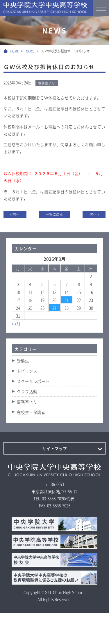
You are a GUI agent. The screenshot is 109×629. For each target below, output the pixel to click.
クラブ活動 (27, 391)
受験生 (23, 361)
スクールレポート (33, 381)
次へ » (94, 214)
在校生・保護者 (31, 412)
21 (67, 300)
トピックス (27, 371)
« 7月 (16, 323)
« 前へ (14, 214)
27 (54, 308)
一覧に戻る (54, 214)
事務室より (27, 402)
